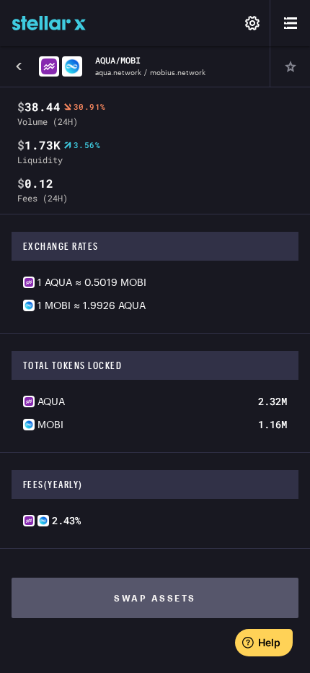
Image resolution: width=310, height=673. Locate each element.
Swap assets (155, 598)
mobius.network (177, 72)
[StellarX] (49, 23)
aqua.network (118, 72)
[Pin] (290, 66)
